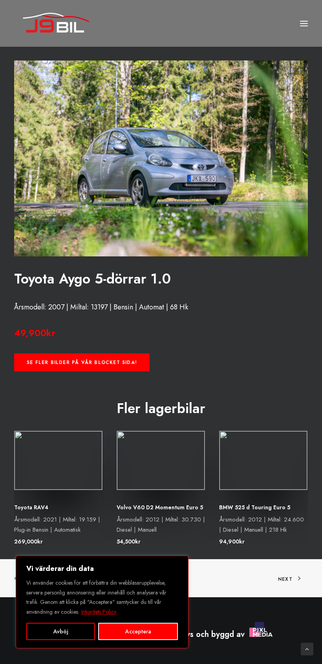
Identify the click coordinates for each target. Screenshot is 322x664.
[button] (304, 23)
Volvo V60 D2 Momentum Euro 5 (160, 507)
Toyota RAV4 (31, 507)
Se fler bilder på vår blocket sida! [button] (82, 362)
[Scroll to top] (307, 648)
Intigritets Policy (98, 612)
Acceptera (138, 631)
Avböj (60, 631)
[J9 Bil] (56, 23)
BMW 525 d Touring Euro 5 (254, 507)
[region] (102, 602)
